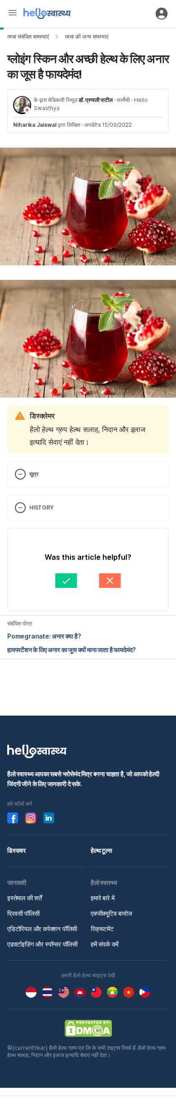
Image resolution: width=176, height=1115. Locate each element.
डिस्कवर (16, 850)
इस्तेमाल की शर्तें (24, 898)
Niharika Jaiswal (34, 124)
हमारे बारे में (102, 898)
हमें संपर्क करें (105, 944)
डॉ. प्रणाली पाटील (96, 99)
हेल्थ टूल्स (101, 850)
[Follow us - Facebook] (12, 817)
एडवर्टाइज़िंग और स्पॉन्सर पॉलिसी (42, 944)
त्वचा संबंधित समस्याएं (28, 36)
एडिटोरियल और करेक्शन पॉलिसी (42, 928)
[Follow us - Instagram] (30, 817)
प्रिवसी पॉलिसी (23, 913)
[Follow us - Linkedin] (48, 817)
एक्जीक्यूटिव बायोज (111, 913)
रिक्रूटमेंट (102, 928)
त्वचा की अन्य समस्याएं (86, 36)
